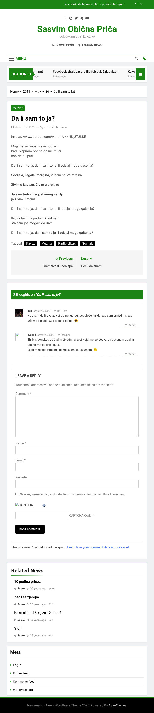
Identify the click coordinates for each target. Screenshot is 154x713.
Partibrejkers (67, 243)
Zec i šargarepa (26, 597)
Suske (18, 127)
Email (20, 460)
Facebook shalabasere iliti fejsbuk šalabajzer (93, 4)
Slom (18, 628)
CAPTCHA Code (80, 515)
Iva (30, 310)
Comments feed (23, 681)
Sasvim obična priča (77, 29)
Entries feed (21, 673)
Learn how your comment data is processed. (98, 547)
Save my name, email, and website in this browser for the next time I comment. (72, 494)
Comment (23, 394)
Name (20, 443)
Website (21, 477)
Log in (17, 665)
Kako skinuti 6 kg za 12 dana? (37, 613)
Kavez (30, 243)
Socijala (88, 243)
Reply (132, 324)
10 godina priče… (28, 582)
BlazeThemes (117, 705)
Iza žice (18, 108)
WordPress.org (23, 690)
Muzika (46, 243)
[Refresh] (44, 505)
